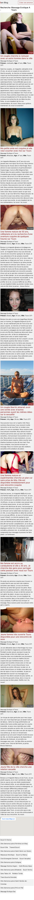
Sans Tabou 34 (6, 873)
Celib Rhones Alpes (25, 866)
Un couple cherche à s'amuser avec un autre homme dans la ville (16, 57)
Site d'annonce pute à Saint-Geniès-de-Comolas (14, 882)
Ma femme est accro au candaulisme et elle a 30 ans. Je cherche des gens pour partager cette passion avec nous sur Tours (16, 567)
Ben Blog (4, 2)
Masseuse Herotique (7, 855)
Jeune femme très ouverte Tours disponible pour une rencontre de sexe (16, 636)
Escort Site (4, 847)
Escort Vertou (27, 870)
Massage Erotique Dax (8, 891)
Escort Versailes (25, 858)
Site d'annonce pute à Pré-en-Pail (12, 888)
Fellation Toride (17, 873)
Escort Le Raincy (21, 855)
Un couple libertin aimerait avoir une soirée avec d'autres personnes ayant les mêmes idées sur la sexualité (16, 411)
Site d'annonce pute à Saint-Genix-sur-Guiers (16, 851)
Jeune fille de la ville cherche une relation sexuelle (16, 768)
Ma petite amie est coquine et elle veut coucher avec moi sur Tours (16, 149)
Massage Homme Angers (9, 866)
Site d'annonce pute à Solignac (11, 862)
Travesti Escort (15, 847)
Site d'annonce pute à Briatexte (11, 870)
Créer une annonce (26, 3)
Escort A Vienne (6, 840)
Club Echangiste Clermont (9, 858)
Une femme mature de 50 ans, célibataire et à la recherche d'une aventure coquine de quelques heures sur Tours (16, 235)
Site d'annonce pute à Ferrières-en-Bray (14, 843)
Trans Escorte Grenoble (9, 877)
